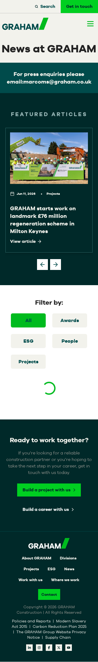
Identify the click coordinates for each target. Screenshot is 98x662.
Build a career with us (46, 509)
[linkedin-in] (29, 647)
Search (47, 6)
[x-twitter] (59, 647)
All (28, 320)
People (70, 341)
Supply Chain (58, 637)
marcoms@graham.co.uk (57, 81)
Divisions (68, 558)
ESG (28, 341)
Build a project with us (47, 489)
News (69, 569)
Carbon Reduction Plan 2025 (60, 626)
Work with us (30, 580)
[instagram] (39, 647)
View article (23, 241)
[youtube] (68, 647)
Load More (49, 408)
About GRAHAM (36, 558)
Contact (49, 594)
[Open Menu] (90, 23)
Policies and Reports (32, 621)
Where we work (65, 580)
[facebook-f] (49, 647)
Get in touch (79, 6)
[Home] (25, 24)
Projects (28, 361)
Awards (69, 320)
